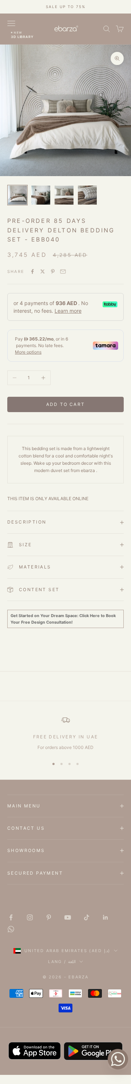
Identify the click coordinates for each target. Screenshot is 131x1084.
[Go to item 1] (17, 195)
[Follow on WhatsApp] (11, 929)
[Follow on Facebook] (11, 917)
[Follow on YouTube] (67, 917)
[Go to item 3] (64, 195)
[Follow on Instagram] (29, 917)
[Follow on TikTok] (86, 917)
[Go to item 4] (87, 195)
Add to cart (65, 404)
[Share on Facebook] (32, 271)
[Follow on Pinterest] (48, 917)
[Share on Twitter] (42, 271)
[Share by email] (63, 271)
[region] (65, 733)
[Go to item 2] (41, 195)
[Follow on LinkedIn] (105, 917)
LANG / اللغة (62, 961)
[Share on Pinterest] (53, 271)
